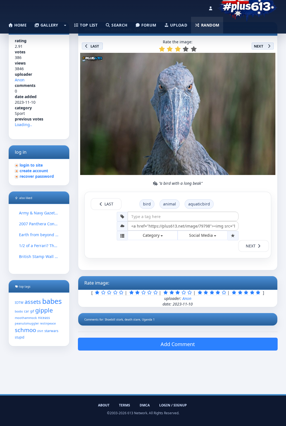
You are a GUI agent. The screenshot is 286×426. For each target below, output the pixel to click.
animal (169, 204)
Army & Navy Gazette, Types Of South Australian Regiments (39, 213)
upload (178, 25)
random (209, 25)
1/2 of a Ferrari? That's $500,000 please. (39, 245)
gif (32, 311)
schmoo (25, 330)
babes (52, 301)
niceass (44, 317)
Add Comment (178, 344)
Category (152, 235)
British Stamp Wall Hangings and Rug (39, 256)
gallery (48, 25)
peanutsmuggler (27, 323)
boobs (19, 311)
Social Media (201, 235)
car (26, 311)
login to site (31, 165)
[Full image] (268, 58)
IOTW (19, 302)
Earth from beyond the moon (39, 234)
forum (148, 25)
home (20, 25)
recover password (37, 176)
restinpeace (48, 323)
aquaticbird (199, 204)
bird (147, 204)
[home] (247, 7)
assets (33, 302)
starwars (51, 330)
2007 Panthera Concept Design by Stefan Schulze (39, 223)
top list (88, 25)
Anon (20, 79)
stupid (19, 337)
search (118, 25)
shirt (40, 331)
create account (34, 170)
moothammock (26, 318)
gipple (44, 310)
